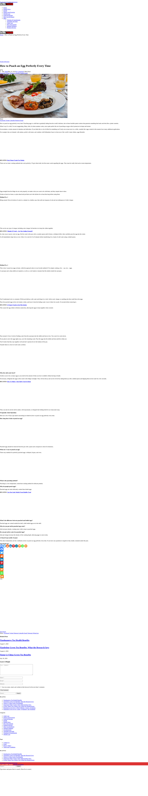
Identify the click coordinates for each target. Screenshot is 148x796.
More (4, 18)
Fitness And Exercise (9, 12)
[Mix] (19, 545)
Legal (5, 744)
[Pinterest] (13, 545)
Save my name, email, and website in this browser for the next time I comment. (23, 687)
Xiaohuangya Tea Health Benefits (14, 640)
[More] (26, 545)
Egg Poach (3, 631)
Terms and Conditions (9, 747)
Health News (7, 9)
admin (6, 71)
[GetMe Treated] (6, 5)
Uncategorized (7, 730)
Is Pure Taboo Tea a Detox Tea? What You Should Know (19, 706)
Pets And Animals (12, 24)
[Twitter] (4, 545)
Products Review (11, 27)
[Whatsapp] (22, 545)
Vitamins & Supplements (13, 20)
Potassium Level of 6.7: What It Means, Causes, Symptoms (19, 708)
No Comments (20, 71)
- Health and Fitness (18, 764)
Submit (18, 766)
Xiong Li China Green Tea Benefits (15, 655)
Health (5, 11)
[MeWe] (16, 545)
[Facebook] (1, 545)
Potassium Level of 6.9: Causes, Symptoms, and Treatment (19, 709)
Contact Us (6, 742)
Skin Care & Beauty (8, 17)
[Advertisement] (51, 48)
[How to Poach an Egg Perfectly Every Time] (33, 117)
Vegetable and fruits (12, 21)
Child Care (10, 23)
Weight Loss (6, 14)
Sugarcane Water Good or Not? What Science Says (17, 704)
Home (5, 7)
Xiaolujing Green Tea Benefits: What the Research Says (24, 647)
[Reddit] (7, 545)
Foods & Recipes (8, 15)
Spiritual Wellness (12, 26)
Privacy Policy (7, 745)
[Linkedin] (10, 545)
